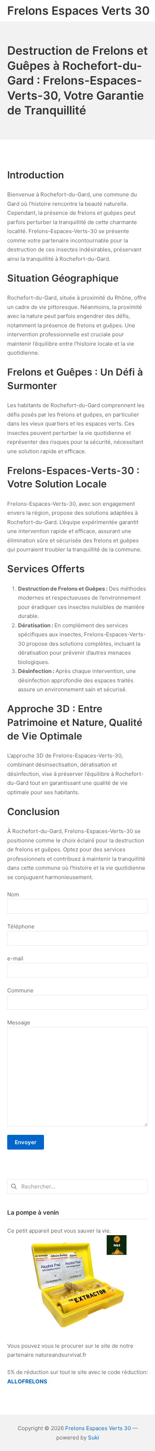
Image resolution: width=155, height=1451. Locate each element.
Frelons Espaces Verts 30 (98, 1428)
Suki (93, 1437)
